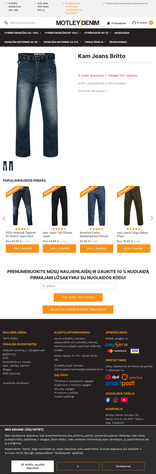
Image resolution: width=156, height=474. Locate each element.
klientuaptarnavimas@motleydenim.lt (126, 3)
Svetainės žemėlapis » (92, 90)
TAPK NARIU (10, 338)
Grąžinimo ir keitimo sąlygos (72, 384)
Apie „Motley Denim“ (16, 365)
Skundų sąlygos (64, 388)
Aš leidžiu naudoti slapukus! (33, 466)
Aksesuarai (122, 32)
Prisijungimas (118, 23)
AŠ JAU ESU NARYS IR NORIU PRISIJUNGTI (78, 309)
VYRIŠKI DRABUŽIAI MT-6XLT (61, 32)
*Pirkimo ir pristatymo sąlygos (74, 381)
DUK (5, 357)
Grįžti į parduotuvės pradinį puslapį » (102, 83)
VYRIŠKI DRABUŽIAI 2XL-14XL (21, 32)
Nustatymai (123, 466)
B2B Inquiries (11, 373)
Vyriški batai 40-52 (96, 32)
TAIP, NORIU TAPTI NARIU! (78, 297)
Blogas (7, 369)
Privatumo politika (66, 392)
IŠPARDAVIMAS (118, 42)
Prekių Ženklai (94, 42)
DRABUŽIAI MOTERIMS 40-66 (21, 42)
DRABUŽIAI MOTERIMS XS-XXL (61, 42)
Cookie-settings (64, 396)
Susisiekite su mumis (17, 361)
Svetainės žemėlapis (16, 382)
